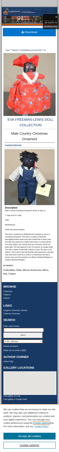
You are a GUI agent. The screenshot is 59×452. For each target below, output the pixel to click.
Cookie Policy (41, 426)
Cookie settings (42, 423)
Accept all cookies (29, 436)
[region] (29, 428)
